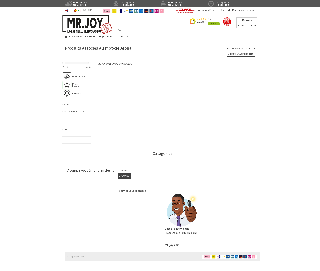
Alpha (252, 48)
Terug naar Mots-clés (241, 54)
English (67, 10)
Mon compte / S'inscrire (243, 10)
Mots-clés (241, 48)
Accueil (231, 48)
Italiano (79, 10)
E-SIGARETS (76, 36)
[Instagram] (255, 170)
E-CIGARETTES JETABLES (99, 36)
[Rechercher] (118, 30)
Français (71, 10)
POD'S (124, 36)
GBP (90, 10)
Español (75, 10)
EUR (85, 10)
